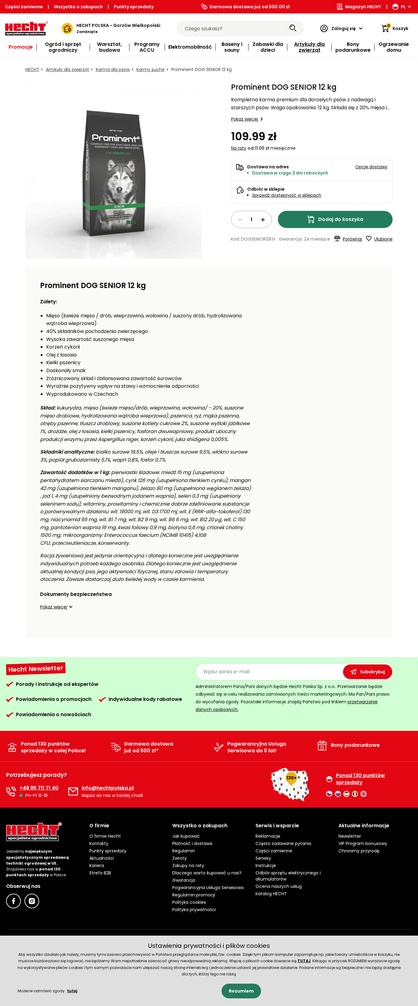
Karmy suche (150, 69)
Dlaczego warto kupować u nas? (206, 873)
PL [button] (403, 7)
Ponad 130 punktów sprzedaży (360, 779)
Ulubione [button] (383, 239)
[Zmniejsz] (240, 220)
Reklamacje (268, 836)
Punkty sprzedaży (134, 7)
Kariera (96, 865)
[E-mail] (73, 791)
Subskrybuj (372, 672)
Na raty (238, 148)
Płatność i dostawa (192, 843)
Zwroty (179, 858)
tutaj (72, 990)
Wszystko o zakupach (78, 7)
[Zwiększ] (263, 220)
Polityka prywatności (194, 910)
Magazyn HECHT (363, 7)
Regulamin (183, 851)
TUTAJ (304, 960)
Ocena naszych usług (279, 886)
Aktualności (101, 858)
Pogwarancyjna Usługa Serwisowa (208, 887)
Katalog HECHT (271, 894)
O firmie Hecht (105, 836)
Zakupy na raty (188, 865)
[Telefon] (11, 791)
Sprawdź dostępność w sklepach (286, 195)
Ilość (251, 219)
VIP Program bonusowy (362, 843)
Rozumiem (241, 991)
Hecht (32, 69)
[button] (57, 607)
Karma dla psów (113, 69)
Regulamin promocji (193, 895)
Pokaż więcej (244, 119)
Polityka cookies (189, 902)
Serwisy (263, 858)
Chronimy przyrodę (358, 851)
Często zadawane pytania (283, 843)
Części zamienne (24, 7)
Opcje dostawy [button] (371, 167)
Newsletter (349, 836)
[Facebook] (13, 901)
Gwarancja (183, 880)
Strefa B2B (100, 873)
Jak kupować (186, 836)
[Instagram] (31, 901)
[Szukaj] (293, 28)
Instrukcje (266, 865)
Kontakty (98, 843)
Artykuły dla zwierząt (67, 69)
